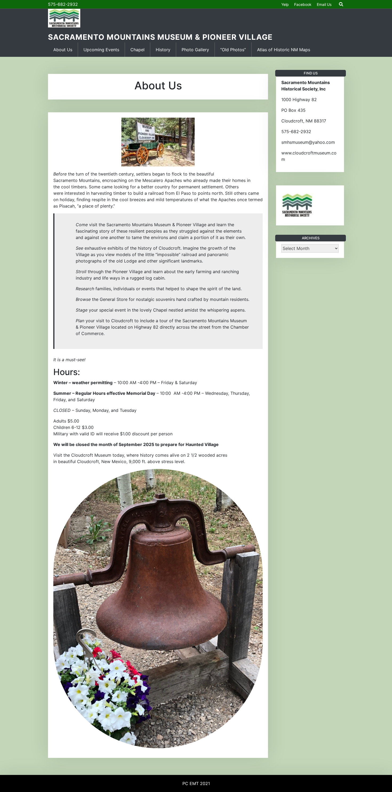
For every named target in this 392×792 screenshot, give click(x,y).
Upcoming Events (101, 49)
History (163, 49)
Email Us (324, 4)
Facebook (302, 4)
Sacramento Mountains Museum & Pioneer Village (160, 37)
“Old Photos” (233, 49)
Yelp (285, 4)
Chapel (137, 49)
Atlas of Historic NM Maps (283, 49)
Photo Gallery (195, 49)
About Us (62, 49)
